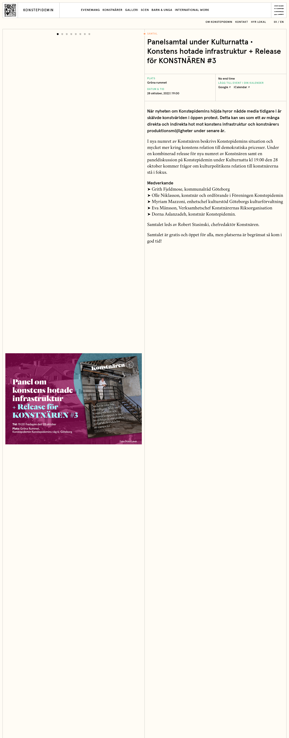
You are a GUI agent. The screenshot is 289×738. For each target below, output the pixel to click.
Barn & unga (162, 10)
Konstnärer (112, 10)
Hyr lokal (258, 22)
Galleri (131, 10)
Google (223, 87)
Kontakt (241, 22)
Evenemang (90, 10)
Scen (145, 10)
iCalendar (240, 87)
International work (192, 10)
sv (275, 22)
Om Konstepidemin (219, 22)
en (282, 22)
